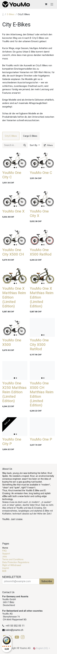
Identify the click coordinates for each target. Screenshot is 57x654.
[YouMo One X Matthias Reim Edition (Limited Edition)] (14, 275)
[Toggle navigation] (52, 4)
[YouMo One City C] (14, 160)
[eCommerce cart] (46, 4)
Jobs (4, 556)
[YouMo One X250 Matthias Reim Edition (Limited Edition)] (14, 370)
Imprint (5, 567)
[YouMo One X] (14, 198)
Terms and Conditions (12, 559)
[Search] (25, 145)
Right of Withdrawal (11, 565)
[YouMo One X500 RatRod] (42, 237)
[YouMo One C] (42, 160)
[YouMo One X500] (14, 327)
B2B (4, 570)
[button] (34, 145)
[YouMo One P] (42, 426)
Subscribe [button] (46, 581)
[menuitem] (10, 136)
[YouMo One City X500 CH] (14, 237)
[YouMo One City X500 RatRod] (42, 327)
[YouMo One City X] (42, 198)
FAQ (4, 550)
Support (6, 553)
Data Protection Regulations (15, 562)
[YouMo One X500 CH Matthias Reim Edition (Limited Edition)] (42, 370)
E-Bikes (10, 14)
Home (5, 547)
